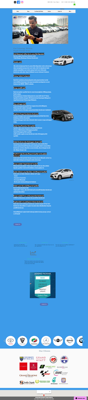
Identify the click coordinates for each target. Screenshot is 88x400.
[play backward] (4, 341)
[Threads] (15, 2)
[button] (74, 4)
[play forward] (83, 341)
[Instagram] (22, 2)
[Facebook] (18, 2)
